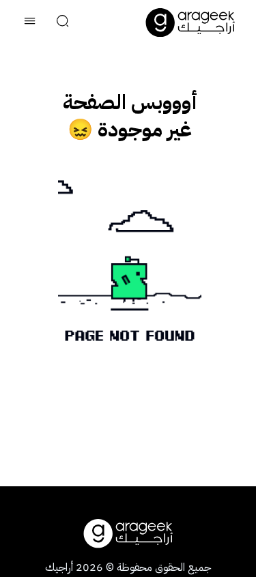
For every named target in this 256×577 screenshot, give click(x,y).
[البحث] (62, 22)
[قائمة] (30, 22)
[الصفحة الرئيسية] (190, 22)
